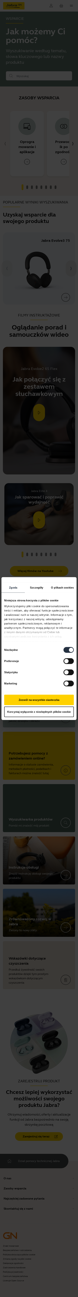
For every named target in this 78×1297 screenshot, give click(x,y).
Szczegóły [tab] (36, 587)
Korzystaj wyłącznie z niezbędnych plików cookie (39, 711)
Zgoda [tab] (13, 587)
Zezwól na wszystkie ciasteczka (39, 699)
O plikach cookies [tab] (62, 587)
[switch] (68, 661)
